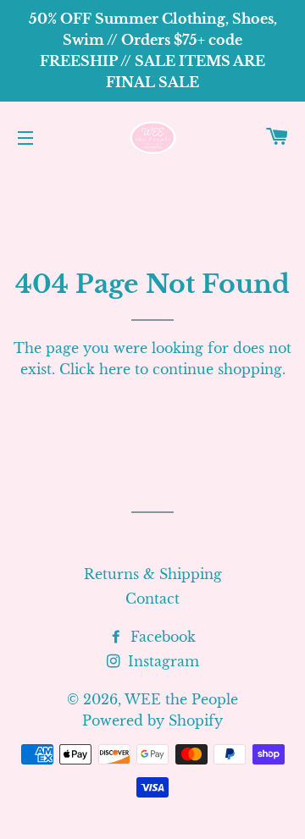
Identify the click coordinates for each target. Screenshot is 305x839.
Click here (94, 369)
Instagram (161, 661)
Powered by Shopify (152, 720)
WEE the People (181, 699)
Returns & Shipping (153, 574)
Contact (152, 598)
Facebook (161, 636)
